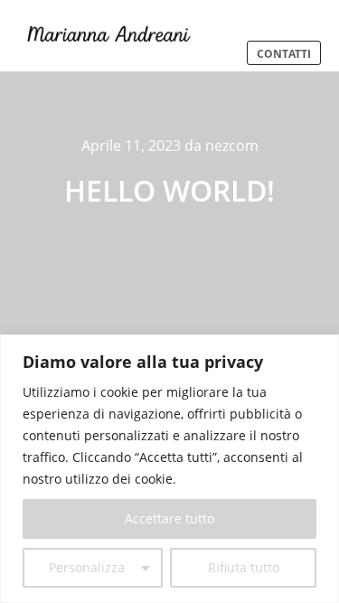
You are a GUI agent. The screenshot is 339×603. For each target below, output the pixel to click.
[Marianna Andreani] (108, 35)
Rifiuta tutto (243, 567)
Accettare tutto (169, 518)
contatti (284, 53)
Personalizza (87, 567)
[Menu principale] (279, 17)
